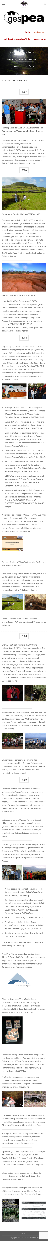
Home (24, 1234)
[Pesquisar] (45, 4)
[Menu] (3, 4)
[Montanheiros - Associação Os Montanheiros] (24, 4)
